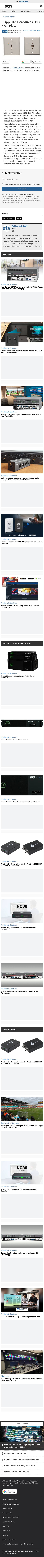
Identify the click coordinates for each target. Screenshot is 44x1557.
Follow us (27, 62)
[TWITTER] (13, 231)
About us (5, 1526)
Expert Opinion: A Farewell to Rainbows (21, 1459)
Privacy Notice (29, 196)
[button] (2, 6)
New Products (8, 218)
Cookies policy (7, 1513)
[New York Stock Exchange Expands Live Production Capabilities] (22, 1438)
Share (7, 62)
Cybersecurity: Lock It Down (16, 1472)
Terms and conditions (9, 1500)
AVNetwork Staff (15, 30)
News (5, 31)
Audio (13, 11)
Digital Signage (26, 11)
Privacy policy (7, 1508)
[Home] (22, 1)
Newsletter (38, 62)
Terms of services (26, 194)
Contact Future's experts (10, 1504)
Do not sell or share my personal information (17, 1544)
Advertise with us (8, 1522)
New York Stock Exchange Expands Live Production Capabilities (22, 1446)
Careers (5, 1535)
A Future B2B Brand (9, 1539)
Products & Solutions (8, 17)
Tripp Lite (17, 68)
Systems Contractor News (31, 30)
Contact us (6, 1531)
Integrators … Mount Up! (15, 1453)
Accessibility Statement (10, 1517)
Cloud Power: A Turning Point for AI (19, 1466)
